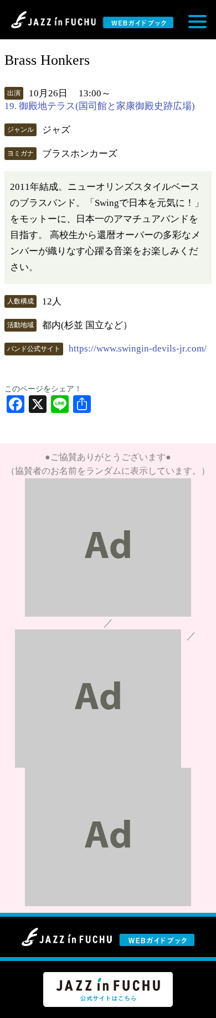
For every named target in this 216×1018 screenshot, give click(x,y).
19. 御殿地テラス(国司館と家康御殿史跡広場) (99, 106)
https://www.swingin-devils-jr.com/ (138, 348)
